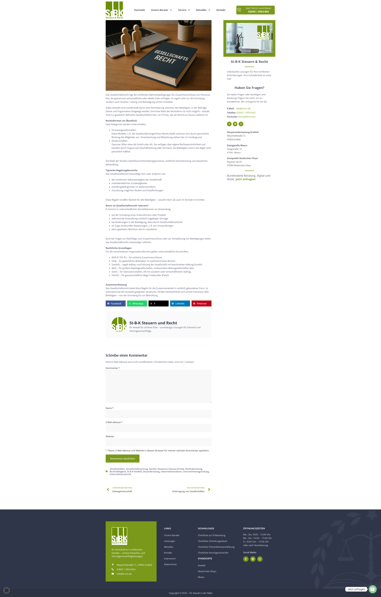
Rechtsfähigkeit (118, 471)
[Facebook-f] (229, 124)
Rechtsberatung (193, 468)
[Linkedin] (235, 124)
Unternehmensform (171, 471)
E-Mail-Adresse (114, 422)
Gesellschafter (117, 468)
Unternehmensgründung (196, 471)
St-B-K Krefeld (134, 471)
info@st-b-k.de (243, 108)
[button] (116, 303)
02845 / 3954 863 (246, 112)
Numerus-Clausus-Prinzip (171, 468)
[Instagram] (241, 124)
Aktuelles (201, 10)
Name (110, 408)
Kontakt (220, 10)
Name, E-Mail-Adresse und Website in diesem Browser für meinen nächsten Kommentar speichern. (158, 450)
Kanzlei (153, 468)
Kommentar (113, 367)
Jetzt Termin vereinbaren (258, 8)
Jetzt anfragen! (246, 179)
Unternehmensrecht (120, 474)
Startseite (139, 10)
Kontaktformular (247, 116)
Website (110, 436)
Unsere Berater (159, 10)
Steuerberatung (151, 471)
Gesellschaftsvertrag (137, 468)
